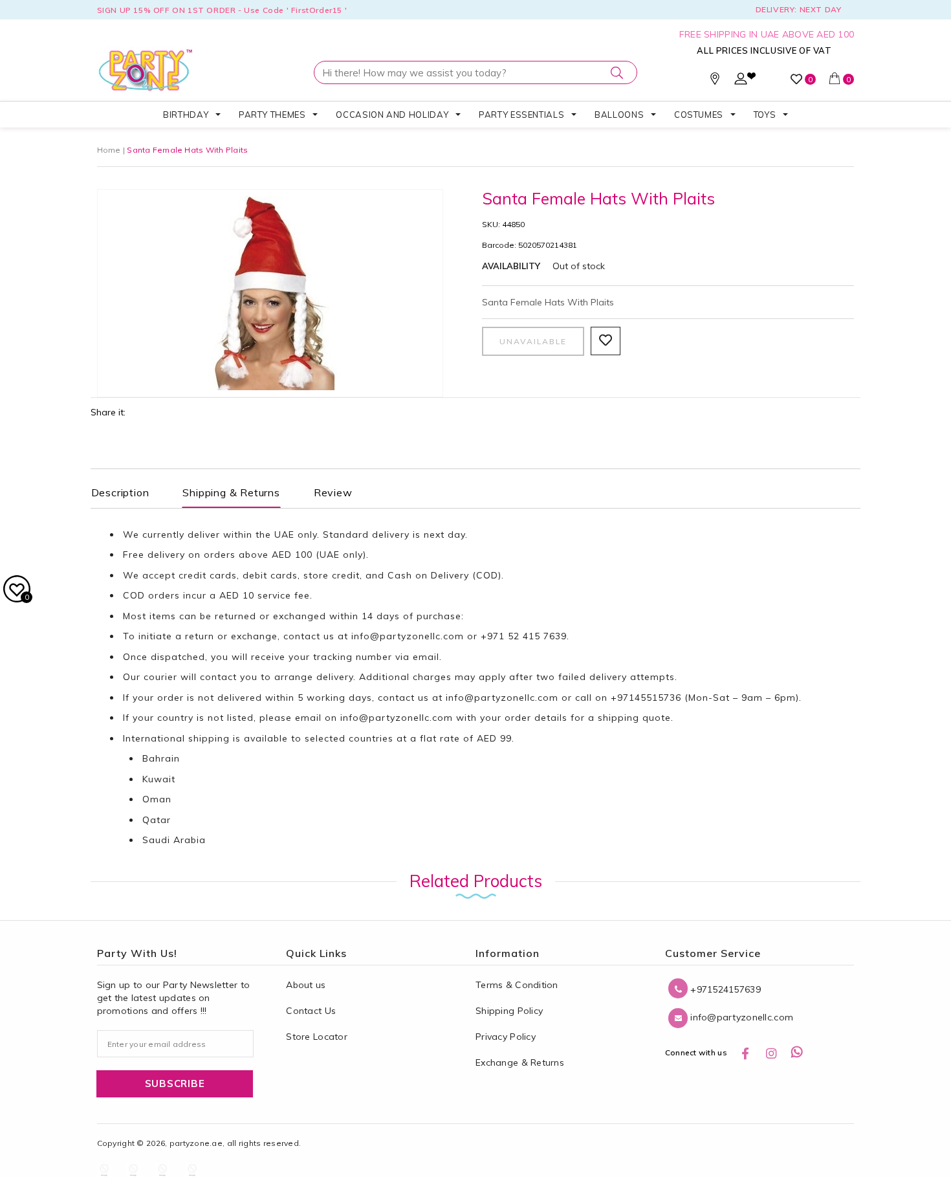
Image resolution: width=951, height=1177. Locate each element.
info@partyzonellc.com (407, 636)
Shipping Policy (509, 1011)
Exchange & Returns (520, 1062)
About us (305, 985)
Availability (511, 266)
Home (109, 150)
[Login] (740, 81)
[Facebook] (745, 1052)
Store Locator (316, 1036)
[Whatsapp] (797, 1052)
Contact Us (311, 1011)
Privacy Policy (506, 1036)
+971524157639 (724, 989)
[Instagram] (771, 1052)
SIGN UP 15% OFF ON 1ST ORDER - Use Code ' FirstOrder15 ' (222, 10)
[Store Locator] (714, 81)
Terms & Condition (517, 985)
